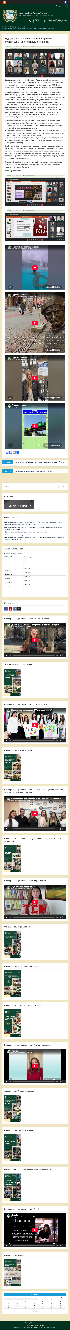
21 (34, 1305)
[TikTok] (66, 6)
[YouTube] (59, 6)
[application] (35, 640)
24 (60, 1305)
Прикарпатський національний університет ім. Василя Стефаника (32, 1327)
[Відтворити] (7, 655)
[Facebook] (56, 6)
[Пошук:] (32, 486)
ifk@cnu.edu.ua (36, 22)
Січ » (37, 1311)
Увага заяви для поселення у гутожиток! (17, 535)
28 (34, 1307)
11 (8, 1303)
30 (51, 1307)
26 (17, 1307)
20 (25, 1305)
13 (25, 1303)
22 (42, 1305)
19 (17, 1305)
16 (51, 1303)
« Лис (33, 1311)
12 (17, 1303)
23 (51, 1305)
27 (25, 1307)
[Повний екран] (63, 655)
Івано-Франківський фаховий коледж (33, 13)
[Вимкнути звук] (60, 655)
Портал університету (32, 1325)
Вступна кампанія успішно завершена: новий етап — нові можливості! (26, 532)
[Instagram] (63, 6)
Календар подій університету (13, 553)
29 (42, 1307)
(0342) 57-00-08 (36, 20)
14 (34, 1303)
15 (42, 1303)
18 (8, 1305)
